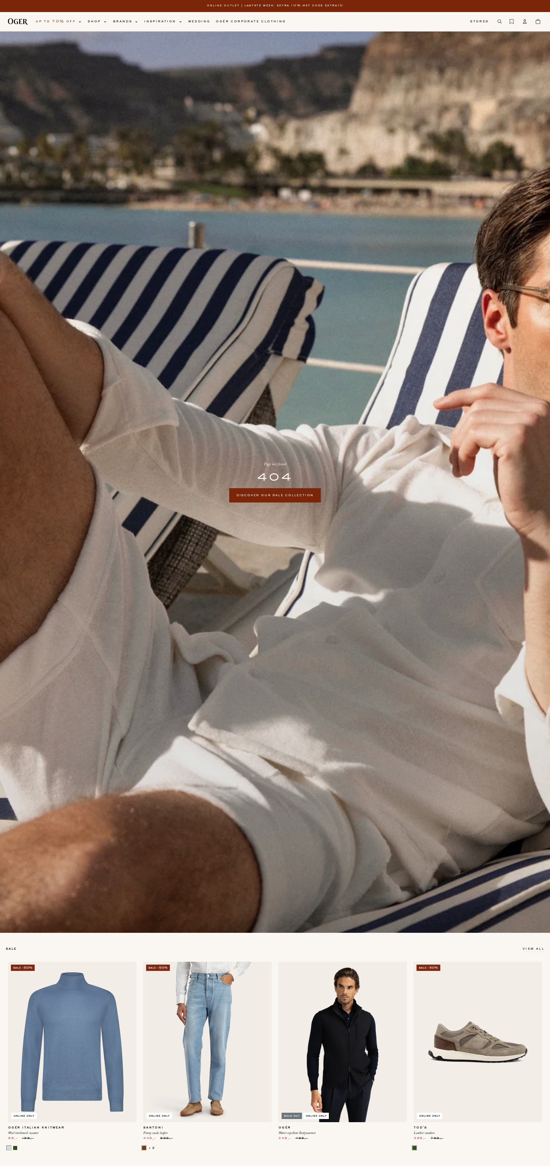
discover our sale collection (275, 495)
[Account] (524, 21)
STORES (479, 21)
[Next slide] (127, 1042)
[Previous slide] (16, 1042)
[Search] (499, 21)
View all (533, 949)
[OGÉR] (18, 21)
